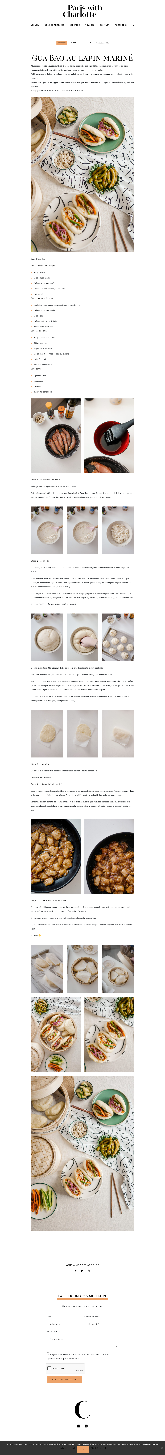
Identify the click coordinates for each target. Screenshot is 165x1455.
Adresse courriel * (93, 1316)
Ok (83, 1449)
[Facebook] (78, 1426)
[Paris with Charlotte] (82, 1410)
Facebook (75, 1271)
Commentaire (53, 1332)
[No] (161, 1448)
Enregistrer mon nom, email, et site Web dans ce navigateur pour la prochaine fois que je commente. (80, 1356)
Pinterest (89, 1271)
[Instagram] (86, 1426)
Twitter (82, 1271)
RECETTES (62, 43)
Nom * (50, 1316)
